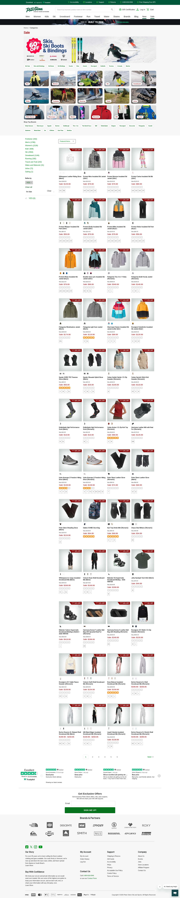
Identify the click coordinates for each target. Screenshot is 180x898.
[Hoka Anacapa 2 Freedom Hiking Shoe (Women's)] (94, 460)
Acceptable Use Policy (115, 870)
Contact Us (142, 870)
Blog (136, 16)
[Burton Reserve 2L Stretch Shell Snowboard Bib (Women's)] (142, 714)
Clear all (28, 187)
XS (84, 291)
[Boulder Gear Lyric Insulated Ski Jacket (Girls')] (94, 259)
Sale (152, 16)
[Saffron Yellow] (133, 323)
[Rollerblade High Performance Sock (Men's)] (70, 410)
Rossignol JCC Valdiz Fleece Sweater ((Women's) (69, 683)
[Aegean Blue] (109, 323)
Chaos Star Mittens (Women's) (141, 528)
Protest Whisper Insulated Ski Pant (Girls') (69, 228)
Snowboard (65, 16)
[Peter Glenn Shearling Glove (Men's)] (70, 510)
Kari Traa (60, 130)
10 (135, 341)
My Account (84, 856)
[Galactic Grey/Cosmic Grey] (60, 474)
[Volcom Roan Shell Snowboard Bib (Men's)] (94, 560)
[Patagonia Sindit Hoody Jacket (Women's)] (142, 259)
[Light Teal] (136, 728)
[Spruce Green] (91, 678)
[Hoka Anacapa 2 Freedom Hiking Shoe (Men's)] (70, 460)
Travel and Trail (33, 162)
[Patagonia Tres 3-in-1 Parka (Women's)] (118, 259)
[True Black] (84, 173)
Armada (119, 66)
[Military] (88, 574)
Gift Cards (110, 859)
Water (106, 16)
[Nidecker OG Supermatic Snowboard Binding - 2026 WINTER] (118, 560)
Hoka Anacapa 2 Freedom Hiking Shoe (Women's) (94, 478)
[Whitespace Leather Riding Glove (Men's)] (70, 159)
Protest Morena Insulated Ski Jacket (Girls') (117, 177)
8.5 (96, 491)
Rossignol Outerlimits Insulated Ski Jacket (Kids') (142, 328)
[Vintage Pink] (109, 173)
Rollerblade (104, 126)
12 (138, 341)
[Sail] (88, 273)
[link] (90, 22)
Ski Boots (51, 66)
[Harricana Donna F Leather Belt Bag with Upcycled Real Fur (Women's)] (94, 612)
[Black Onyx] (60, 173)
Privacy (109, 867)
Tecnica (111, 66)
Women (37, 16)
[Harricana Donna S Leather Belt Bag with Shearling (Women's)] (118, 612)
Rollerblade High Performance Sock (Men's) (69, 428)
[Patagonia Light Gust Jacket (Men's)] (94, 309)
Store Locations (143, 865)
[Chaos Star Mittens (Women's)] (142, 510)
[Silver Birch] (133, 373)
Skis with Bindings (39, 66)
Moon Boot (37, 130)
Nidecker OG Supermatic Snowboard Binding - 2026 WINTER (116, 580)
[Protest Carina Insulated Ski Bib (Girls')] (142, 159)
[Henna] (84, 678)
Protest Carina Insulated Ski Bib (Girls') (142, 177)
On (45, 130)
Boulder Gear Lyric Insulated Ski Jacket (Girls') (94, 278)
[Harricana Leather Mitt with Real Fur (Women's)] (142, 410)
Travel (97, 16)
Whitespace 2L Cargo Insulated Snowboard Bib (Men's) (69, 579)
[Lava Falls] (109, 423)
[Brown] (60, 524)
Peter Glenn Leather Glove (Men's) (140, 478)
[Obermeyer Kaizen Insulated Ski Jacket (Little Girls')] (118, 309)
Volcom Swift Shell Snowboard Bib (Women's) (93, 683)
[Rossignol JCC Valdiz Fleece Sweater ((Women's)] (70, 664)
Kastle (71, 66)
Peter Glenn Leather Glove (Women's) (116, 478)
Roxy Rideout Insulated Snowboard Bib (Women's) (116, 683)
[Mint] (109, 574)
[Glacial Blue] (133, 173)
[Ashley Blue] (109, 373)
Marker (128, 66)
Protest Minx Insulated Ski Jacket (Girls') (94, 177)
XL (90, 291)
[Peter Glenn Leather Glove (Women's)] (118, 460)
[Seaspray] (115, 678)
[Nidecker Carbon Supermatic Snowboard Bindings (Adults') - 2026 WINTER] (70, 612)
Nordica (69, 130)
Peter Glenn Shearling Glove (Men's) (68, 529)
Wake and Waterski (34, 165)
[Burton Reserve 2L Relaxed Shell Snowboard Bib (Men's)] (70, 714)
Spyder (49, 126)
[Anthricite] (60, 423)
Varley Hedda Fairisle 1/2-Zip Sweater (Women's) (117, 378)
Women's (31, 145)
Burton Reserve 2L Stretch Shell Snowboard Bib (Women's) (142, 733)
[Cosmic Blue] (136, 626)
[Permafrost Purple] (109, 273)
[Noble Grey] (84, 323)
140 (85, 190)
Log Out (83, 862)
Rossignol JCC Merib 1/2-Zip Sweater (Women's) (141, 631)
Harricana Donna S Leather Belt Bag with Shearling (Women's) (118, 631)
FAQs (109, 865)
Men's (30, 142)
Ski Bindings (61, 66)
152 (88, 190)
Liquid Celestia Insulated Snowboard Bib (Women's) (116, 733)
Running (30, 159)
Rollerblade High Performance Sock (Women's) (93, 428)
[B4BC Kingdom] (84, 524)
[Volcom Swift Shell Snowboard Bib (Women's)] (94, 664)
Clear (49, 191)
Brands (127, 16)
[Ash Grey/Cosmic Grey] (84, 474)
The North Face (86, 126)
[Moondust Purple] (136, 678)
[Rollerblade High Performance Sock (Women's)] (94, 410)
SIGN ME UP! (90, 810)
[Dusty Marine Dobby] (88, 728)
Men (28, 16)
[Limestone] (91, 728)
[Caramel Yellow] (109, 223)
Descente (132, 126)
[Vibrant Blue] (67, 273)
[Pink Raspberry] (91, 273)
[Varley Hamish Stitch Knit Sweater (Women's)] (142, 359)
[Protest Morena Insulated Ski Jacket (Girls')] (118, 159)
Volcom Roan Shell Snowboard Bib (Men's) (93, 579)
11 (135, 491)
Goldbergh (66, 126)
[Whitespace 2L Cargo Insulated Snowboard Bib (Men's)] (70, 560)
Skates (116, 16)
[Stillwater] (84, 273)
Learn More (29, 865)
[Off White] (112, 524)
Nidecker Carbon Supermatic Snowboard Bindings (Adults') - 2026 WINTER (69, 632)
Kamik (150, 126)
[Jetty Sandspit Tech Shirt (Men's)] (142, 560)
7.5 (90, 491)
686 (96, 126)
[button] (90, 49)
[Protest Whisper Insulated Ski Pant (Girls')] (70, 209)
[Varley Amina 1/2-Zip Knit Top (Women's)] (118, 410)
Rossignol (94, 66)
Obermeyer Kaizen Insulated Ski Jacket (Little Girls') (118, 328)
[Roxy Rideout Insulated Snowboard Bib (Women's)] (118, 664)
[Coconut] (112, 678)
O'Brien (52, 130)
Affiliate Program (143, 867)
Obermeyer (40, 126)
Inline (29, 168)
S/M (133, 441)
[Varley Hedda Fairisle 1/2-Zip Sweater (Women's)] (118, 359)
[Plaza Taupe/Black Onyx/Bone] (60, 574)
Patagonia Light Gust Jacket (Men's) (92, 328)
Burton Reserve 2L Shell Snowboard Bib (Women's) (140, 683)
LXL (60, 190)
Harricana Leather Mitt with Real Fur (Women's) (142, 428)
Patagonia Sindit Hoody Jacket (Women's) (141, 278)
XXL (60, 341)
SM (64, 190)
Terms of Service (113, 876)
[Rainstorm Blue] (84, 223)
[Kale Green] (63, 273)
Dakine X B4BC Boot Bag (91, 528)
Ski (54, 16)
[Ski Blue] (112, 323)
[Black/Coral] (84, 423)
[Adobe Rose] (109, 678)
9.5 (99, 491)
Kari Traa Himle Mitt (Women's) (117, 528)
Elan (77, 66)
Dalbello (103, 66)
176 (95, 190)
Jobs (139, 862)
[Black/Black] (84, 574)
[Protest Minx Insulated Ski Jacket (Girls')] (94, 159)
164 (91, 190)
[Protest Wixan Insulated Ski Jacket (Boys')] (70, 259)
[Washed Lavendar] (133, 678)
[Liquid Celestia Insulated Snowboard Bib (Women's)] (118, 714)
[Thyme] (60, 223)
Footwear (78, 16)
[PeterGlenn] (37, 9)
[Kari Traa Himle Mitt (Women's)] (118, 510)
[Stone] (91, 574)
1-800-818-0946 (88, 875)
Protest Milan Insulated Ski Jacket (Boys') (116, 228)
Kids (47, 16)
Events (140, 859)
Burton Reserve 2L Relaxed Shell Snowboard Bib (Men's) (70, 733)
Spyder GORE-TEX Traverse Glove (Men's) (68, 378)
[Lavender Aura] (88, 678)
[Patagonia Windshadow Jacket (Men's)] (70, 309)
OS (133, 540)
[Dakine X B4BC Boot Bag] (94, 510)
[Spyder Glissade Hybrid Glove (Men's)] (94, 359)
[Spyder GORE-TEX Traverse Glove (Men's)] (70, 359)
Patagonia (142, 126)
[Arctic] (60, 678)
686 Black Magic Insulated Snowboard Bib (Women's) (92, 733)
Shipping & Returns (113, 856)
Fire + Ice (75, 126)
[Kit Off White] (63, 223)
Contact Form (92, 878)
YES (28, 183)
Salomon (27, 130)
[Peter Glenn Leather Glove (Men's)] (142, 460)
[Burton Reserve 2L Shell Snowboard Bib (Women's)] (142, 664)
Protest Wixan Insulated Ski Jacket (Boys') (68, 278)
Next (150, 757)
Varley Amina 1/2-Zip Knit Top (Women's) (117, 428)
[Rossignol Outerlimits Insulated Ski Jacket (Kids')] (142, 309)
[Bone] (63, 173)
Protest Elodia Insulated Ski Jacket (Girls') (92, 228)
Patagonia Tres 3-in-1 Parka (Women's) (116, 278)
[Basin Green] (60, 323)
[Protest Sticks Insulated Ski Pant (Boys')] (142, 209)
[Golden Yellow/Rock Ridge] (63, 574)
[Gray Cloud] (60, 728)
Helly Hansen (29, 126)
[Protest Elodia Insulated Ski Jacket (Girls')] (94, 209)
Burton (57, 126)
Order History (84, 859)
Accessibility (111, 862)
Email (68, 803)
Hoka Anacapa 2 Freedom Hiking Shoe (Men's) (70, 478)
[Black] (60, 373)
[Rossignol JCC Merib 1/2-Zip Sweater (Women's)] (142, 612)
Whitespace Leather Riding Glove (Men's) (70, 177)
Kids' (29, 149)
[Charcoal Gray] (133, 574)
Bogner (113, 126)
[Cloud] (109, 728)
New (144, 16)
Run (88, 16)
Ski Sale (27, 66)
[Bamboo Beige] (70, 223)
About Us (141, 856)
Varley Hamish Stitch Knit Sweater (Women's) (140, 378)
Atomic (85, 66)
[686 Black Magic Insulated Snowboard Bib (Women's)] (94, 714)
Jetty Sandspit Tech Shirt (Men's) (142, 578)
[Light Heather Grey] (136, 524)
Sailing (29, 172)
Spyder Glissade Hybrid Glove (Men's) (93, 378)
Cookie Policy (112, 873)
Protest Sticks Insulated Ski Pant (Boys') (142, 228)
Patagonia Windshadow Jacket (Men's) (69, 328)
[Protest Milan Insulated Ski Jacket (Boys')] (118, 209)
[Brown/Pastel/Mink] (84, 626)
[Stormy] (63, 373)
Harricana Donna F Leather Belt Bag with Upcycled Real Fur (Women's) (93, 632)
